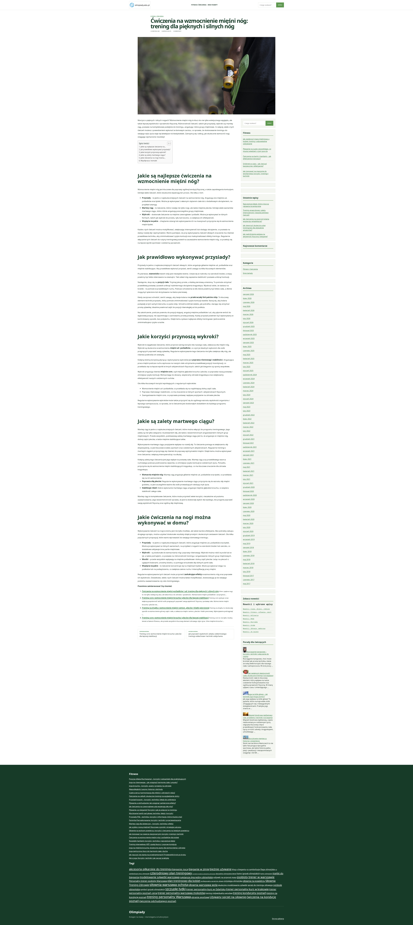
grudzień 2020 (249, 487)
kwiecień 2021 (248, 471)
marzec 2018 (248, 567)
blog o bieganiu (239, 869)
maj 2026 (246, 306)
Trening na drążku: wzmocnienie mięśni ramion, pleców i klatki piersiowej (175, 608)
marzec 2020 (248, 523)
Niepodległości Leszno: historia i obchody (146, 789)
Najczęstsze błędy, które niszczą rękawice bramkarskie (256, 205)
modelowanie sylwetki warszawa (159, 877)
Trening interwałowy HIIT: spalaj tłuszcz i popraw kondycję (152, 844)
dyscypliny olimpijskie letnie (226, 874)
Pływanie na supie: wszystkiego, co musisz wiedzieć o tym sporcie (257, 150)
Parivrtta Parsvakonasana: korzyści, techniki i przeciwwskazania (155, 820)
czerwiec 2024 (248, 383)
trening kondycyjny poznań (249, 893)
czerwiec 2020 (248, 511)
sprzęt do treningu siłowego (260, 885)
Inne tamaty (213, 5)
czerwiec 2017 (248, 579)
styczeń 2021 (248, 483)
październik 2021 (250, 447)
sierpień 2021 (248, 455)
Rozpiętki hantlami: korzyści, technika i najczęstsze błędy (152, 841)
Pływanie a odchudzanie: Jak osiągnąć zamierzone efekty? (152, 803)
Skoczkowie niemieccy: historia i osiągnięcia (255, 739)
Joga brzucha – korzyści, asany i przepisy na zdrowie (150, 786)
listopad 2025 (248, 330)
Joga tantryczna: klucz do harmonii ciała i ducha (148, 851)
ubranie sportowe (200, 897)
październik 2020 (250, 495)
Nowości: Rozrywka (250, 622)
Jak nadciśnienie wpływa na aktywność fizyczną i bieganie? (255, 235)
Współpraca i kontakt (149, 160)
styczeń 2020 (248, 531)
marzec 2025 (248, 362)
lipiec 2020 (247, 507)
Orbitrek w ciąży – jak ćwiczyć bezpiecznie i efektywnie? (255, 165)
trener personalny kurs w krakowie (247, 889)
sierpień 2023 (248, 403)
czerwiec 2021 (248, 463)
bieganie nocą (180, 869)
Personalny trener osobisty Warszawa (148, 880)
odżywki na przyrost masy (224, 877)
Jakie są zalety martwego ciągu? (153, 155)
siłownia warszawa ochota (168, 885)
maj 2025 (246, 354)
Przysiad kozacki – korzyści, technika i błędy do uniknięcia (152, 799)
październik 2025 (250, 334)
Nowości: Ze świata (250, 632)
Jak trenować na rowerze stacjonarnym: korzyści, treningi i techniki (156, 834)
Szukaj (280, 5)
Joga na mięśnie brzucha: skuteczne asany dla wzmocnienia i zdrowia (157, 848)
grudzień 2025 (249, 326)
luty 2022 (246, 431)
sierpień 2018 (248, 547)
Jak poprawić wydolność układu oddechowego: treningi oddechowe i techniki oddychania (208, 634)
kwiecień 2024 (248, 387)
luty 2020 (246, 527)
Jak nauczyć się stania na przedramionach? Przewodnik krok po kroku (157, 854)
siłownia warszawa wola (203, 885)
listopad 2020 (248, 491)
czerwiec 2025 (248, 350)
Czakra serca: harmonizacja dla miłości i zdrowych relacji (152, 793)
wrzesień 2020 (249, 499)
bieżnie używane (220, 869)
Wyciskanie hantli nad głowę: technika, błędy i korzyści (151, 813)
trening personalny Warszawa (169, 897)
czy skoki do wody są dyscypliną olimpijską (203, 874)
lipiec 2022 (247, 419)
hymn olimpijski (266, 874)
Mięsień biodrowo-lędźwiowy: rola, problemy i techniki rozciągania (258, 716)
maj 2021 (246, 467)
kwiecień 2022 (248, 423)
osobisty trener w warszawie (255, 877)
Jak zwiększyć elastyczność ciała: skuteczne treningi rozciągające (258, 674)
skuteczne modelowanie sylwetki (232, 885)
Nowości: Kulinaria (250, 615)
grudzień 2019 (249, 535)
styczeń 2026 (248, 322)
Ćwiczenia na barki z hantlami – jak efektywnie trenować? (257, 157)
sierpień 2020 (248, 503)
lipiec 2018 (247, 551)
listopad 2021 (248, 443)
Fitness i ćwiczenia (198, 5)
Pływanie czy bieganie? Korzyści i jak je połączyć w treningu (153, 810)
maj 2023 (246, 407)
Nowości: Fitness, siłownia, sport (257, 612)
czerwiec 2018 (248, 555)
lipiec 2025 (247, 346)
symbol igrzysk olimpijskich (152, 889)
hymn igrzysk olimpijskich (248, 873)
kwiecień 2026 (248, 310)
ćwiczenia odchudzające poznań (157, 901)
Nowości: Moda (248, 619)
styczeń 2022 (248, 435)
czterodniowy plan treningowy (171, 873)
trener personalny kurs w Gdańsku (206, 889)
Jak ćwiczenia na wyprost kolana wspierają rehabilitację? (256, 220)
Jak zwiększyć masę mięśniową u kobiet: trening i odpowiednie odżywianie (256, 141)
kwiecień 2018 (248, 563)
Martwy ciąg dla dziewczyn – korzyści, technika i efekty (151, 824)
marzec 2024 (248, 391)
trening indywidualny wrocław (219, 893)
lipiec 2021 (247, 459)
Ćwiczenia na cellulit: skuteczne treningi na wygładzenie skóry (154, 796)
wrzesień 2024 (249, 379)
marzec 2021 (248, 475)
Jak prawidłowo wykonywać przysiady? (155, 149)
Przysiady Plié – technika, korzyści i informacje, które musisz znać (155, 817)
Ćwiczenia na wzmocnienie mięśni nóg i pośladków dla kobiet (154, 837)
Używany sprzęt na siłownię (228, 897)
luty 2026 (246, 318)
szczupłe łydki (175, 889)
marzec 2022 (248, 427)
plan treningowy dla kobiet (183, 881)
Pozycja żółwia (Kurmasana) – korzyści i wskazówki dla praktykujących (157, 779)
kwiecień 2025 (248, 358)
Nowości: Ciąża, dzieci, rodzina (256, 609)
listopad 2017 (248, 575)
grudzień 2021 (249, 439)
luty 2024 (246, 395)
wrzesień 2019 (249, 539)
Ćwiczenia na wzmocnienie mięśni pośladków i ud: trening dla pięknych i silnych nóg (180, 591)
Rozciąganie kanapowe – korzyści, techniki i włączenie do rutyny (256, 654)
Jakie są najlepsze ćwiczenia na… (153, 146)
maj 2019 (246, 543)
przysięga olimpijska (233, 881)
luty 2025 (246, 366)
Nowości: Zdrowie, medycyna (254, 628)
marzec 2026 (248, 314)
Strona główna (278, 918)
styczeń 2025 (248, 370)
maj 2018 (246, 559)
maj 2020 (246, 515)
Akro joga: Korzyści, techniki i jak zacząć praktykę (149, 858)
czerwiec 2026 (248, 302)
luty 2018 (246, 571)
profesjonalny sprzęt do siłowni (212, 881)
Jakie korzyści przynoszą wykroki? (153, 152)
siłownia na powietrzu (254, 880)
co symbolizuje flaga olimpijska (261, 869)
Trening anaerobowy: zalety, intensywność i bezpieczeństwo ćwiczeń (256, 212)
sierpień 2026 (248, 294)
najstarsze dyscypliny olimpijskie (196, 877)
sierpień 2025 (248, 342)
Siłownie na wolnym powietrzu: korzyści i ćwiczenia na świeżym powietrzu (159, 830)
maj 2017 (246, 583)
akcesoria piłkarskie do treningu (150, 869)
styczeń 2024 (248, 399)
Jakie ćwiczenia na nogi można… (153, 158)
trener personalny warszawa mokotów (181, 893)
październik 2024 (250, 375)
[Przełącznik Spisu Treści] (168, 143)
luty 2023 (246, 411)
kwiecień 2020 (248, 519)
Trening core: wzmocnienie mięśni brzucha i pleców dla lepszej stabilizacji (175, 598)
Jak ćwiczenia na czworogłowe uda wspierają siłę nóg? (151, 806)
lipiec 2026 (247, 298)
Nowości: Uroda (249, 625)
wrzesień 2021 (249, 451)
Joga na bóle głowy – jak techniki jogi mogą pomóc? (255, 695)
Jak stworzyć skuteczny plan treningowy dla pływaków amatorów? (254, 227)
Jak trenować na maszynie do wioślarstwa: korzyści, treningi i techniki (255, 173)
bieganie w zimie (199, 869)
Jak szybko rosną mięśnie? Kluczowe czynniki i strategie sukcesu (155, 827)
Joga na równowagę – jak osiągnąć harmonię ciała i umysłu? (153, 782)
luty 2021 (246, 479)
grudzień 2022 (249, 415)
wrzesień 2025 (249, 338)
